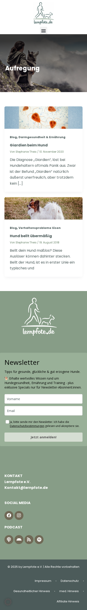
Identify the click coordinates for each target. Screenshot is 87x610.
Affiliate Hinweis (68, 601)
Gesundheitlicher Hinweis (31, 591)
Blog (13, 137)
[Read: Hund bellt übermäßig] (43, 208)
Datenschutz (70, 581)
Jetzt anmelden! (43, 437)
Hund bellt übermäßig (31, 236)
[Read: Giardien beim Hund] (43, 117)
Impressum (43, 581)
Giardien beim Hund (29, 145)
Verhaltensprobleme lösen (40, 228)
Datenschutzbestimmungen (27, 426)
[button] (43, 30)
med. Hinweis (69, 591)
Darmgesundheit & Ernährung (42, 137)
